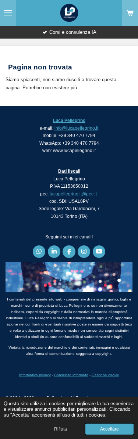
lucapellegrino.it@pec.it (73, 194)
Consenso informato (71, 375)
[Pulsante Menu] (8, 13)
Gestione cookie (105, 375)
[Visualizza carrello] (130, 13)
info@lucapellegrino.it (76, 128)
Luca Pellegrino (69, 120)
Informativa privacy (35, 375)
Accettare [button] (109, 429)
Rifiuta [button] (60, 429)
